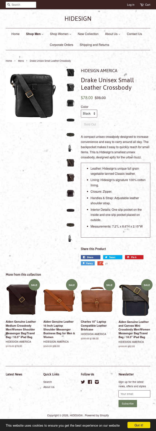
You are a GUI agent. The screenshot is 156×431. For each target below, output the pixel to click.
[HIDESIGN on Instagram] (97, 382)
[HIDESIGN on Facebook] (90, 382)
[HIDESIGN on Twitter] (83, 382)
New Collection (88, 34)
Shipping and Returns (94, 44)
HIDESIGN (78, 18)
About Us (111, 34)
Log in (131, 4)
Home (15, 34)
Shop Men (33, 34)
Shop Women (59, 34)
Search (47, 382)
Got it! (139, 425)
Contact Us (134, 34)
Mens (21, 60)
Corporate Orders (61, 44)
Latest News (14, 374)
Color (84, 107)
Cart (147, 4)
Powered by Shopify (97, 415)
